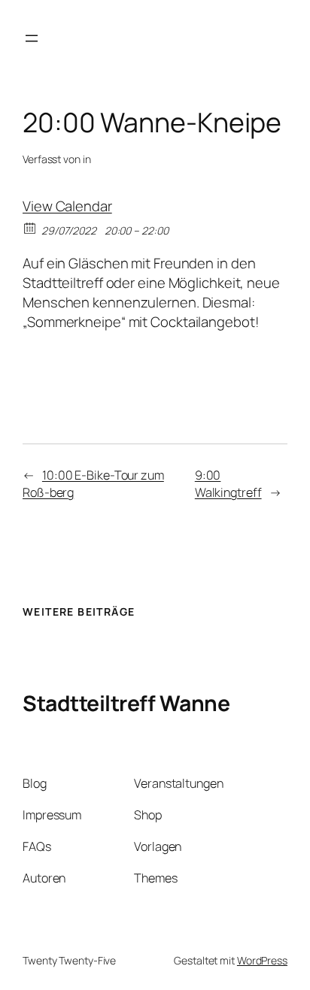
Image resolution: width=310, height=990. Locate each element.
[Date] (30, 227)
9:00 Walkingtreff (228, 484)
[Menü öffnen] (32, 38)
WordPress (262, 960)
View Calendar (67, 206)
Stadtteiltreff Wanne (126, 703)
